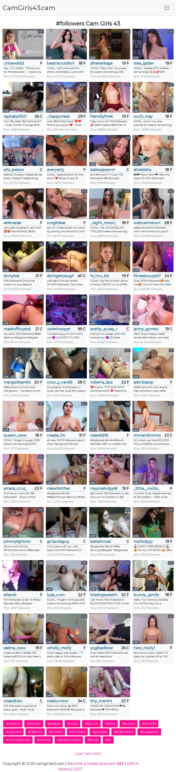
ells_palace (14, 169)
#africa (110, 723)
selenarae (12, 223)
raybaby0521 (15, 116)
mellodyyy (143, 541)
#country (56, 732)
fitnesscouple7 (147, 276)
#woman (43, 740)
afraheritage (101, 63)
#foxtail (93, 740)
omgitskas (56, 223)
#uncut (72, 723)
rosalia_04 (56, 435)
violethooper (59, 329)
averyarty (55, 169)
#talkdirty (35, 732)
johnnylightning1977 (17, 541)
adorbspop (144, 382)
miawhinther (58, 488)
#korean (128, 723)
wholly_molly (59, 648)
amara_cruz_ (15, 488)
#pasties (54, 723)
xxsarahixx (13, 701)
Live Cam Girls (88, 753)
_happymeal (58, 116)
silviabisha (142, 169)
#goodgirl (99, 732)
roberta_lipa (101, 382)
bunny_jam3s (146, 595)
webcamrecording (147, 223)
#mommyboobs (18, 740)
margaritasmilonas (17, 382)
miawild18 (99, 435)
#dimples (149, 723)
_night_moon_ (103, 223)
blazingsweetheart (103, 595)
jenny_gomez (146, 329)
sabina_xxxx (14, 648)
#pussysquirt (149, 732)
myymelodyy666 (103, 488)
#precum (34, 723)
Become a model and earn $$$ (95, 763)
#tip (108, 740)
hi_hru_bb (99, 276)
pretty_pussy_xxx (103, 329)
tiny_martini (101, 701)
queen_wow (15, 435)
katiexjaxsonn (102, 169)
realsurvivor (58, 701)
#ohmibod (77, 732)
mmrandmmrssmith (147, 435)
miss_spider (144, 63)
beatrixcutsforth (60, 63)
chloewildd (14, 63)
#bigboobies (123, 732)
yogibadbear (101, 648)
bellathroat (100, 541)
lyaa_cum (56, 595)
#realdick (13, 723)
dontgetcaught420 (60, 276)
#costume (13, 732)
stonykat (12, 276)
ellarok (10, 595)
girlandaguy (58, 541)
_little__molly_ (147, 488)
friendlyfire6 (101, 116)
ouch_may (143, 116)
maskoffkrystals (17, 329)
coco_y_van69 (59, 382)
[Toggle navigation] (166, 7)
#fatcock (91, 723)
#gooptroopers (69, 740)
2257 (77, 769)
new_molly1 (144, 648)
